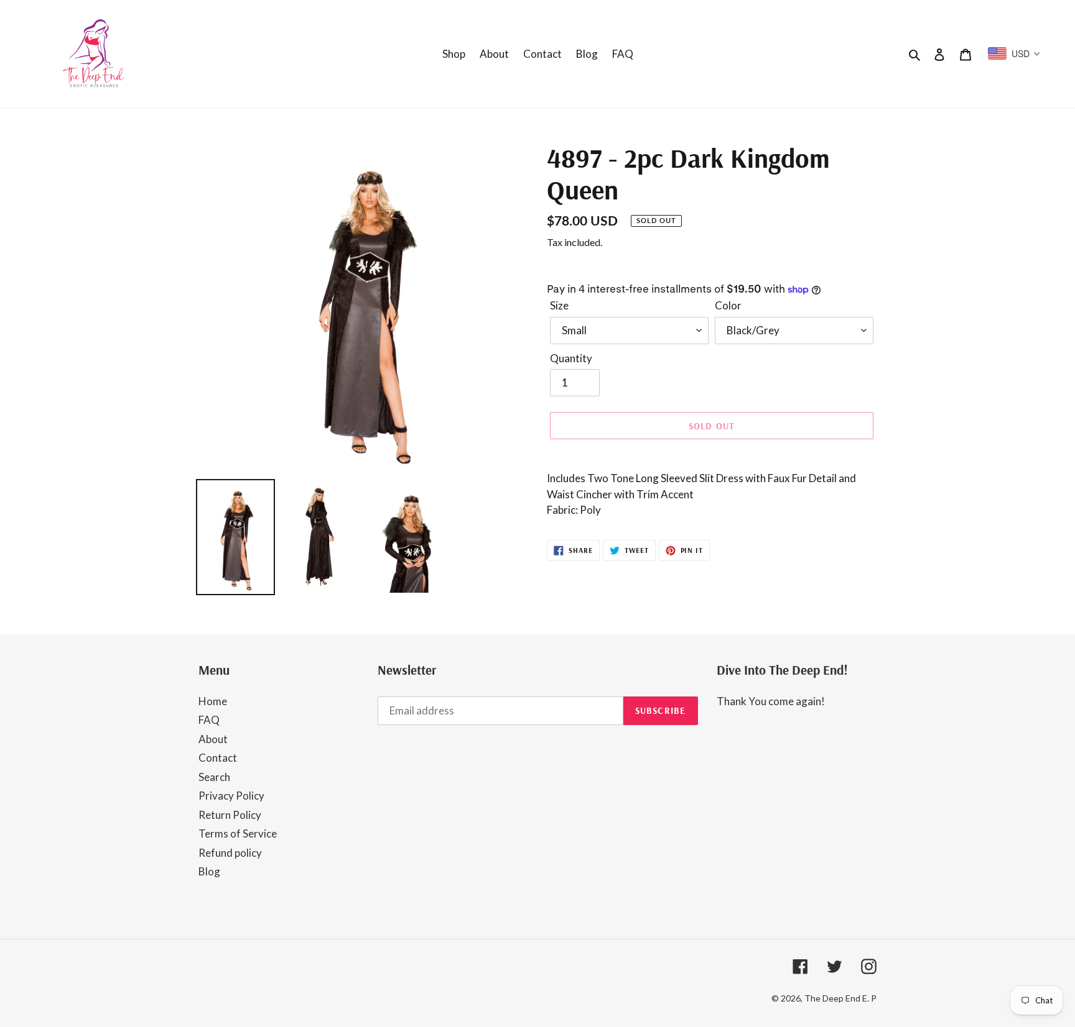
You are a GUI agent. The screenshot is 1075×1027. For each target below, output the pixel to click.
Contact (217, 757)
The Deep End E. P (840, 998)
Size (559, 305)
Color (728, 305)
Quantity (571, 358)
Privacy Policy (231, 795)
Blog (209, 871)
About (213, 739)
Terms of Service (237, 833)
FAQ (209, 719)
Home (212, 701)
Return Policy (229, 814)
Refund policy (230, 852)
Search (214, 776)
